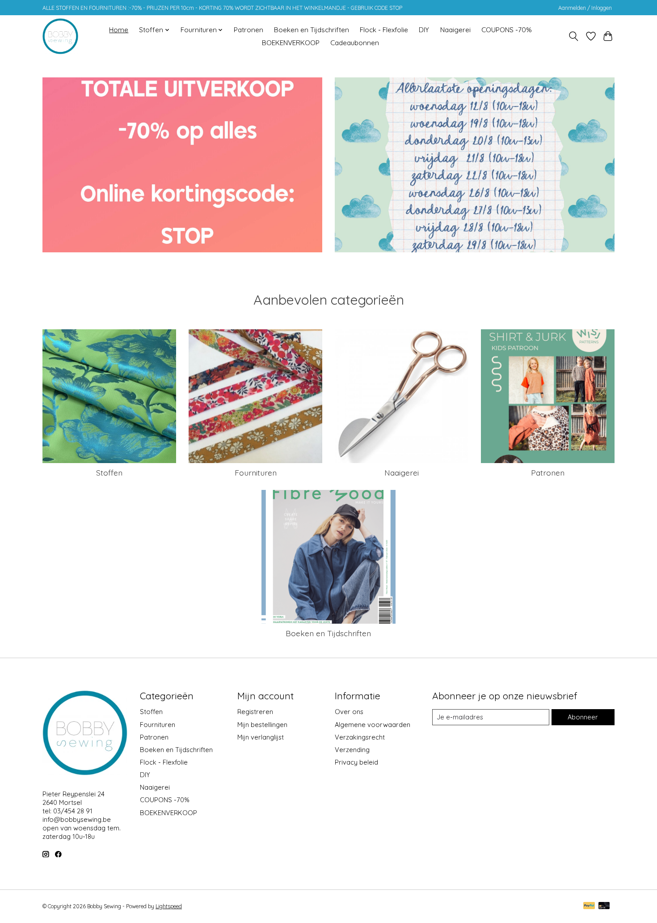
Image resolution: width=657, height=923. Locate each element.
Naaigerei (455, 30)
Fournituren (256, 472)
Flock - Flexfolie (384, 30)
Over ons (349, 711)
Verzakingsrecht (360, 737)
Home (118, 30)
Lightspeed (169, 906)
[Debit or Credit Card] (604, 906)
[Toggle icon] (573, 36)
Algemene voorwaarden (372, 724)
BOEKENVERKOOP (291, 42)
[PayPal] (589, 906)
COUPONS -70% (506, 30)
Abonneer (583, 717)
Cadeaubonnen (354, 42)
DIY (424, 30)
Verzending (352, 749)
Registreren (255, 711)
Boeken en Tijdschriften (311, 30)
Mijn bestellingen (262, 724)
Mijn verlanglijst (260, 737)
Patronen (248, 30)
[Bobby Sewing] (60, 36)
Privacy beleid (356, 762)
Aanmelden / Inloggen (585, 7)
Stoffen (109, 472)
